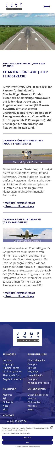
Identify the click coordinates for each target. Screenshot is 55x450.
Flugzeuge (8, 364)
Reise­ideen (10, 388)
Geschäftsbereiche (38, 394)
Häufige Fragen (11, 367)
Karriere (32, 405)
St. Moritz (8, 402)
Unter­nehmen (37, 388)
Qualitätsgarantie (12, 371)
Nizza (6, 405)
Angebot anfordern (13, 379)
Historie (32, 398)
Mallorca (7, 394)
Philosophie (34, 402)
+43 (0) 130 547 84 (17, 421)
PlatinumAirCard (12, 375)
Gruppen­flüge (37, 354)
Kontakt (8, 415)
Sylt (5, 398)
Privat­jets (9, 354)
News (31, 409)
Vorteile (7, 360)
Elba (5, 409)
